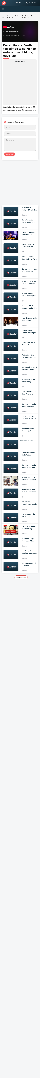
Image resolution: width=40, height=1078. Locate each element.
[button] (17, 3)
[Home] (4, 3)
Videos (11, 16)
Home (4, 16)
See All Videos (21, 577)
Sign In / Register (31, 3)
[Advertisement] (20, 83)
